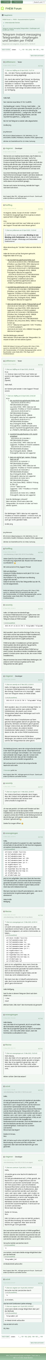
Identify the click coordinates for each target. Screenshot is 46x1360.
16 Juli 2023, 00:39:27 (9, 1160)
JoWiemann (10, 62)
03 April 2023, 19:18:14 (9, 65)
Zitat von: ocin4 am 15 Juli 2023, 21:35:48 (19, 1167)
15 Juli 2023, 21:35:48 (9, 1090)
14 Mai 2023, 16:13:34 (9, 915)
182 (26, 50)
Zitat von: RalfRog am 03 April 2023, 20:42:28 (20, 369)
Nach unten (6, 49)
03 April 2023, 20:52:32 (9, 552)
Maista (8, 911)
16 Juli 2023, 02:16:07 (9, 1283)
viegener (9, 148)
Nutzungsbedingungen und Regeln (20, 1355)
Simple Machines (28, 1357)
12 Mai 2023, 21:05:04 (9, 786)
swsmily (9, 605)
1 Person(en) (6, 770)
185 (37, 50)
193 (42, 50)
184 (34, 50)
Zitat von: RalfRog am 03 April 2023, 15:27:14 (20, 70)
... (21, 50)
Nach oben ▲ (36, 1355)
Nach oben (5, 1337)
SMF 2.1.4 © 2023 (18, 1357)
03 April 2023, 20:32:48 (9, 152)
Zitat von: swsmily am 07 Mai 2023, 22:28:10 (19, 684)
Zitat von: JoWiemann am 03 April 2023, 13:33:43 (21, 230)
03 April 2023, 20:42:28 (9, 208)
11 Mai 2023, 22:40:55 (9, 679)
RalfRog (8, 205)
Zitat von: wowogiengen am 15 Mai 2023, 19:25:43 (21, 1053)
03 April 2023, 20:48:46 (9, 364)
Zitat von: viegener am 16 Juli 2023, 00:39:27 (19, 1288)
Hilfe (7, 1355)
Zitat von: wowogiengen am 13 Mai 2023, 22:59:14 (21, 922)
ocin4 (7, 1086)
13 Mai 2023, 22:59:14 (9, 836)
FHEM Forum (13, 8)
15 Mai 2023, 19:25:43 (9, 1018)
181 (23, 50)
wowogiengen (11, 833)
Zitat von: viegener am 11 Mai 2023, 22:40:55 (20, 792)
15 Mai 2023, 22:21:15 (9, 1048)
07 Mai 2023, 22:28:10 (9, 608)
